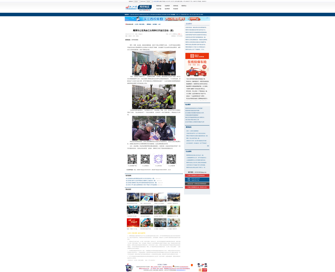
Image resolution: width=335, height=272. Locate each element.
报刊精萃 (169, 14)
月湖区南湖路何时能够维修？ (192, 115)
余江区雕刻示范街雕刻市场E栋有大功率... (194, 112)
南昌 (177, 14)
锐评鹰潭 (167, 8)
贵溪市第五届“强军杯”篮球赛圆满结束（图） (196, 37)
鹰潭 (202, 14)
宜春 (197, 14)
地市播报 (155, 24)
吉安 (192, 14)
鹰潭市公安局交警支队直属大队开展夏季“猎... (196, 42)
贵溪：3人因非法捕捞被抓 (192, 131)
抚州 (195, 14)
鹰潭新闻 (188, 127)
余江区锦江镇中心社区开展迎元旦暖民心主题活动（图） (141, 180)
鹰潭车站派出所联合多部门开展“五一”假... (196, 167)
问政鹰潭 (167, 5)
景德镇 (182, 14)
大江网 (150, 14)
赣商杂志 (160, 14)
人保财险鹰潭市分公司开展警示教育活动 (195, 160)
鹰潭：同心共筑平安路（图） (193, 138)
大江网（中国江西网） (140, 24)
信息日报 (136, 14)
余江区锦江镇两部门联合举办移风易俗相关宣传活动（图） (142, 182)
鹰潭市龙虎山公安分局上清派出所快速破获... (196, 162)
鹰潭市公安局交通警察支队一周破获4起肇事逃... (197, 39)
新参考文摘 (154, 14)
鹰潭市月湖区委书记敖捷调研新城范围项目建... (196, 32)
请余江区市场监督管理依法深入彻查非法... (195, 117)
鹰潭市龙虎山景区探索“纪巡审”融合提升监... (196, 44)
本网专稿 (175, 5)
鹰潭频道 (149, 24)
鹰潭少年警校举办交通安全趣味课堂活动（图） (197, 135)
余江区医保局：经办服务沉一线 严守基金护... (196, 143)
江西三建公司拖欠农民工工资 (192, 119)
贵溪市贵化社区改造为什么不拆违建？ (194, 108)
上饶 (190, 14)
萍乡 (200, 14)
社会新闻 (188, 151)
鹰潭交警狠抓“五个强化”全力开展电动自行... (196, 47)
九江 (180, 14)
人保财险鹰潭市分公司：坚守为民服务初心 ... (196, 157)
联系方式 (203, 187)
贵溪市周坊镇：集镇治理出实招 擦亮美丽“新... (196, 27)
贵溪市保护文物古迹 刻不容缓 (192, 110)
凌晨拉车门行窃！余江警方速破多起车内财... (196, 140)
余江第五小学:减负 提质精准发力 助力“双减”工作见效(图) (141, 184)
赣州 (185, 14)
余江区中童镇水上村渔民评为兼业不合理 (194, 122)
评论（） (180, 34)
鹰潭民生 (184, 5)
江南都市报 (141, 14)
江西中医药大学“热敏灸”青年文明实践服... (196, 165)
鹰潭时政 (158, 5)
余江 (160, 24)
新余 (188, 14)
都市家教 (164, 14)
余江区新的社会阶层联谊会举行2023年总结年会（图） (140, 178)
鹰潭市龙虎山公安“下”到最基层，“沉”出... (195, 49)
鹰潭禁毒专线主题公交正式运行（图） (195, 155)
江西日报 (132, 14)
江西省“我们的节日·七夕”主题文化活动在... (196, 133)
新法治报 (146, 14)
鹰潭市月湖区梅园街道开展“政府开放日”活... (196, 30)
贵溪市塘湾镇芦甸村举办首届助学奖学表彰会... (196, 34)
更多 (208, 145)
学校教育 (175, 8)
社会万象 (158, 8)
